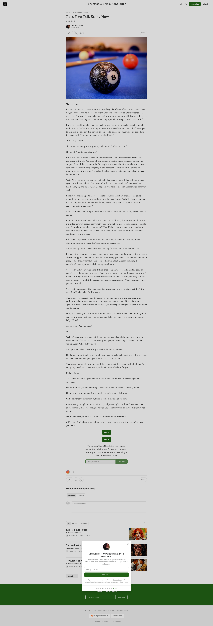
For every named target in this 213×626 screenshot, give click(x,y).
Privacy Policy (123, 582)
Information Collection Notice (106, 582)
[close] (128, 544)
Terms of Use (117, 580)
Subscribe (106, 575)
